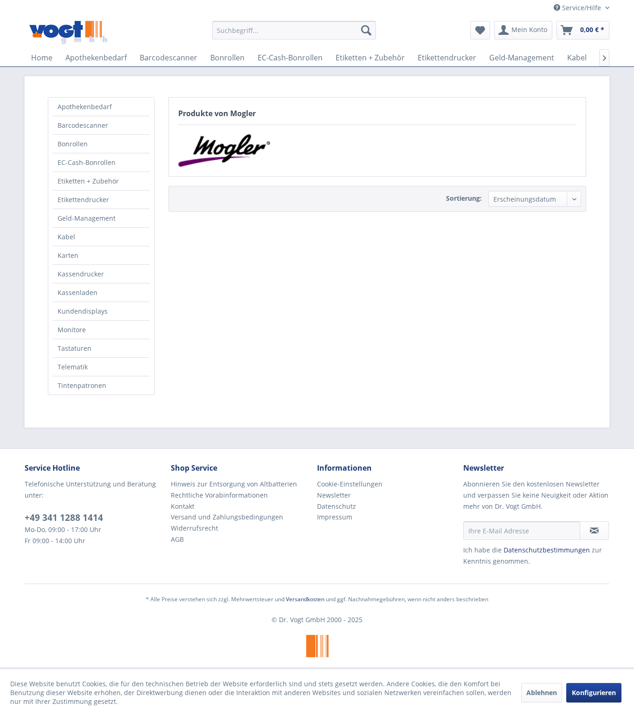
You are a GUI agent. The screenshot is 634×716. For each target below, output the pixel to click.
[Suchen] (366, 30)
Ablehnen (541, 692)
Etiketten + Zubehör (88, 181)
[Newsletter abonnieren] (594, 530)
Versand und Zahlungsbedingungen (227, 516)
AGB (177, 539)
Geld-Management (87, 218)
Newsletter (334, 495)
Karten (68, 255)
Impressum (334, 516)
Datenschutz (336, 506)
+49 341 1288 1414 (64, 518)
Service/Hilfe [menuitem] (581, 7)
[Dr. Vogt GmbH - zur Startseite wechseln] (68, 32)
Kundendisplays (83, 311)
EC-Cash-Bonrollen (87, 162)
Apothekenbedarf (85, 106)
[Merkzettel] (480, 30)
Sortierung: (464, 198)
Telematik (73, 366)
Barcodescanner (83, 125)
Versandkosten (305, 599)
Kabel (66, 236)
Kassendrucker (81, 273)
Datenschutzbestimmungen (547, 549)
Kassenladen (77, 292)
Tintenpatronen (82, 385)
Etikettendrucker (83, 199)
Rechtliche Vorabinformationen (219, 495)
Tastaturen (74, 348)
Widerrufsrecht (194, 528)
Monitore (72, 329)
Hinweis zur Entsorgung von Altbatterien (234, 484)
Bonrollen (73, 143)
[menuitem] (294, 30)
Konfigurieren (594, 692)
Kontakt (182, 506)
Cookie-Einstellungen (349, 484)
